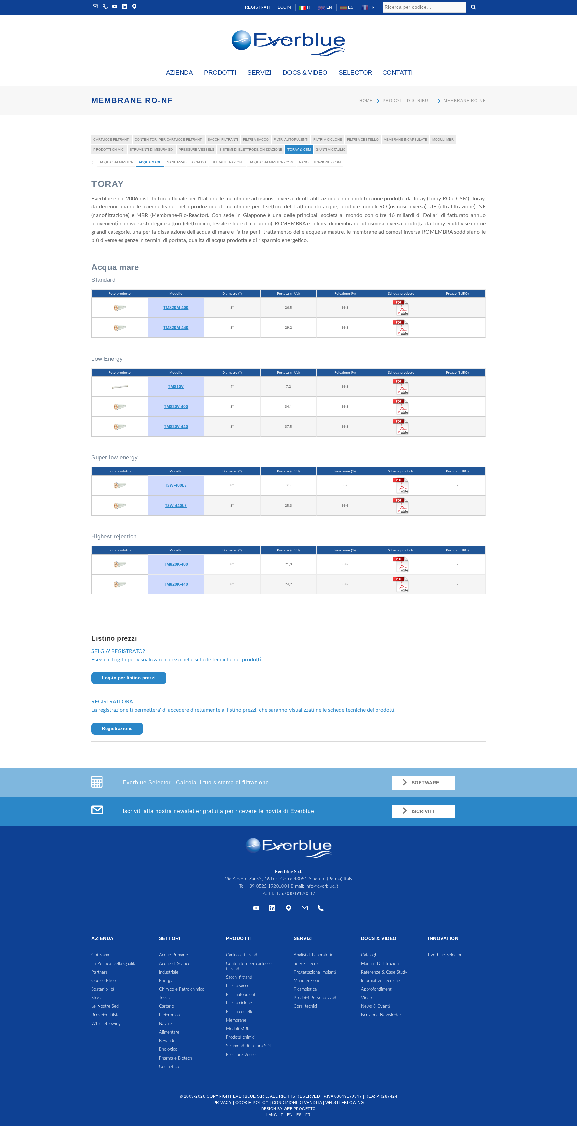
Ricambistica (305, 989)
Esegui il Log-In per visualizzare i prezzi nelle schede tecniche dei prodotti (176, 659)
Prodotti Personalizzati (315, 998)
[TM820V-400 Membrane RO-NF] (119, 406)
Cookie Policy (252, 1102)
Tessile (165, 998)
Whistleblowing (344, 1102)
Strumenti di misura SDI (152, 149)
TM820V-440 (176, 426)
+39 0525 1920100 (267, 886)
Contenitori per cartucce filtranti (169, 139)
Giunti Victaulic (330, 149)
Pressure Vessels (196, 149)
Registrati (257, 7)
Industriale (168, 972)
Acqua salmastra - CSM (271, 162)
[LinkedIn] (124, 7)
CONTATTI (397, 72)
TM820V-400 (176, 406)
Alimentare (169, 1032)
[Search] (473, 6)
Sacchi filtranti (223, 139)
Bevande (167, 1041)
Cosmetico (169, 1067)
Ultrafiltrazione (228, 162)
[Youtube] (115, 7)
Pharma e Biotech (175, 1058)
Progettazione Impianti (315, 972)
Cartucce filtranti (111, 139)
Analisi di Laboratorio (313, 955)
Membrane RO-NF (465, 100)
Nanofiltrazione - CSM (320, 162)
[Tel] (320, 909)
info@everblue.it (321, 886)
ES (350, 7)
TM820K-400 (176, 564)
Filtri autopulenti (291, 139)
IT (308, 7)
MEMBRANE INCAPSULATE (405, 139)
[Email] (304, 909)
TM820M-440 (175, 327)
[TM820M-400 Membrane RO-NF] (119, 307)
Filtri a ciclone (327, 139)
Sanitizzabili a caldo (186, 162)
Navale (165, 1024)
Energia (166, 981)
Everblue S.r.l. (251, 1096)
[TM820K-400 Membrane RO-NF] (119, 564)
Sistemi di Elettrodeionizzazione (250, 149)
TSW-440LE (176, 505)
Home (366, 100)
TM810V (176, 386)
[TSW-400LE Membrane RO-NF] (119, 485)
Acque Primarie (173, 955)
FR (371, 7)
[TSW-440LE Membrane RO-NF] (119, 505)
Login (284, 7)
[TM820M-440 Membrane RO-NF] (119, 327)
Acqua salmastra (116, 162)
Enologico (168, 1049)
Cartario (166, 1006)
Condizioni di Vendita (297, 1102)
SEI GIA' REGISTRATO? (118, 651)
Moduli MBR (443, 139)
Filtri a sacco (256, 139)
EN (328, 7)
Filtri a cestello (363, 139)
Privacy (222, 1102)
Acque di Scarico (174, 964)
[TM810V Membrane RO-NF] (119, 386)
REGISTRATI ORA (112, 701)
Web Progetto (300, 1109)
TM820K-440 (176, 584)
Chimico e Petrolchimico (181, 989)
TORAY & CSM (299, 149)
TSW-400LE (176, 485)
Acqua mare (150, 162)
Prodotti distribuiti (408, 100)
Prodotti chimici (109, 149)
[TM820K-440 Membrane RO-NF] (119, 584)
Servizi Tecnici (307, 964)
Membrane (236, 1020)
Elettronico (169, 1015)
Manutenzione (307, 981)
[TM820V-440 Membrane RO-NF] (119, 426)
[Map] (134, 7)
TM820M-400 (175, 307)
